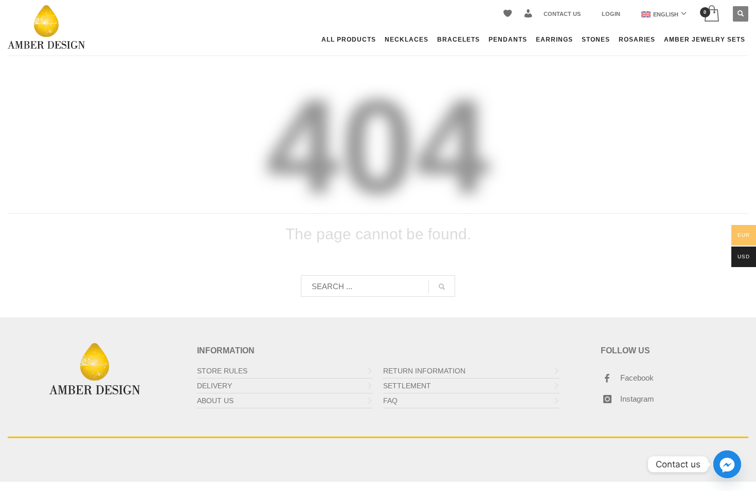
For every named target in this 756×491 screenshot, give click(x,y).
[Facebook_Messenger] (727, 464)
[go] (441, 286)
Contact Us (562, 14)
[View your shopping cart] (711, 14)
